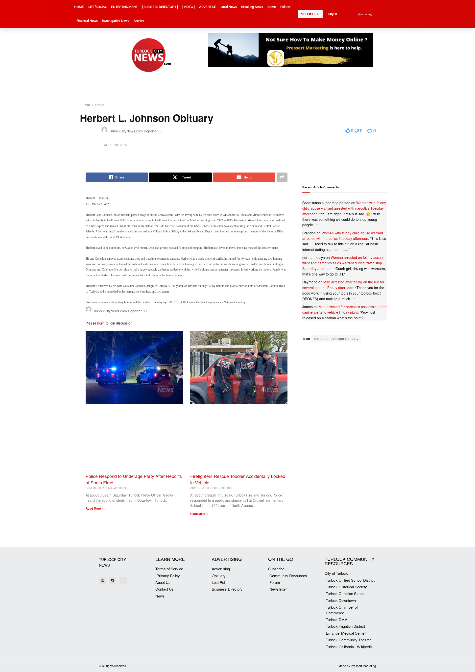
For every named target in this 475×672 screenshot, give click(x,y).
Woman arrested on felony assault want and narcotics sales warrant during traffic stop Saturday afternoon (343, 263)
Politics (285, 7)
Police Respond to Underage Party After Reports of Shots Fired (134, 479)
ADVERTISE (207, 7)
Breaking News (252, 7)
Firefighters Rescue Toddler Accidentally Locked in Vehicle (237, 479)
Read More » (94, 508)
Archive (139, 21)
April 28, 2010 (115, 145)
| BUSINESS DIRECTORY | (160, 7)
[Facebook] (113, 580)
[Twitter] (123, 580)
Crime (271, 7)
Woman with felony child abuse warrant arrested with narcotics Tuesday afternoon (344, 208)
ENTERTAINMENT (124, 7)
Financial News (87, 21)
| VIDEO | (188, 7)
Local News (228, 7)
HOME (79, 7)
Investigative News (115, 21)
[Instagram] (102, 580)
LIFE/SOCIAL (97, 7)
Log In (332, 14)
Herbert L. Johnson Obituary (336, 338)
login (101, 323)
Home (86, 105)
